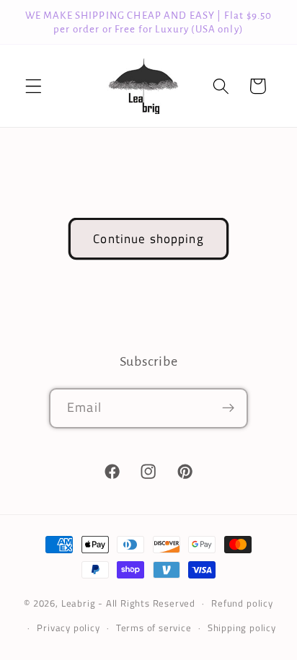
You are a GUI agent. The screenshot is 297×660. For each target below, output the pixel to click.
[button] (33, 86)
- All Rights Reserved (146, 603)
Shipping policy (242, 628)
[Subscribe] (228, 408)
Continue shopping (148, 238)
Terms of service (154, 628)
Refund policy (241, 603)
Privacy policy (68, 628)
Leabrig (78, 603)
